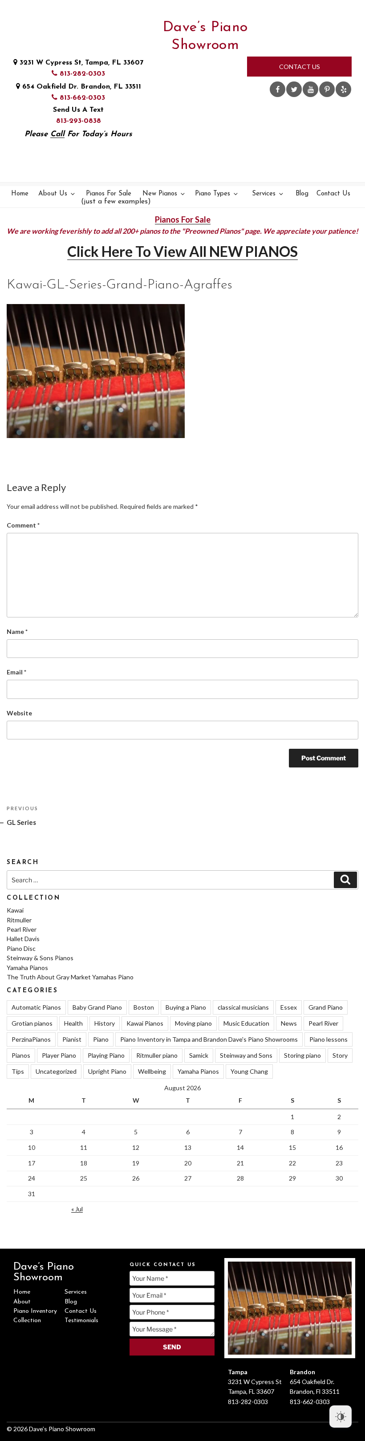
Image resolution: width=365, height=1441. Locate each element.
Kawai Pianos (144, 1023)
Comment (23, 525)
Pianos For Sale (109, 198)
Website (19, 713)
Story (340, 1055)
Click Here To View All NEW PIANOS (182, 251)
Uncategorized (56, 1071)
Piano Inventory (35, 1311)
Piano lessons (328, 1039)
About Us (52, 194)
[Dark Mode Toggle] (340, 1416)
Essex (288, 1007)
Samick (198, 1055)
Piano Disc (21, 948)
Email (16, 672)
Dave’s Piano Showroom (205, 36)
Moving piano (193, 1023)
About (22, 1302)
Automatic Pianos (36, 1007)
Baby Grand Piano (97, 1007)
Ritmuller (19, 920)
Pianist (71, 1039)
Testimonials (81, 1320)
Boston (144, 1007)
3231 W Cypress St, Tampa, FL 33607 (80, 62)
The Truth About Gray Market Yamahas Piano (70, 977)
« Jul (77, 1209)
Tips (18, 1071)
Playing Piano (106, 1055)
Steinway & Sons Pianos (40, 958)
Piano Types (212, 194)
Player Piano (59, 1055)
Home (19, 194)
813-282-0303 (81, 73)
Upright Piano (107, 1071)
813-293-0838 (78, 121)
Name (17, 631)
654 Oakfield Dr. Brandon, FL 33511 (80, 86)
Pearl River (21, 929)
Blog (302, 194)
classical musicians (243, 1007)
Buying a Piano (186, 1007)
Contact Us (299, 66)
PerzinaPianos (31, 1039)
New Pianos (159, 194)
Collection (27, 1320)
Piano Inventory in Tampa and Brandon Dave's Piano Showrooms (209, 1039)
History (104, 1023)
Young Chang (249, 1071)
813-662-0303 (81, 97)
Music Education (246, 1023)
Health (73, 1023)
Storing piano (302, 1055)
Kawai (15, 910)
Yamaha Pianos (27, 967)
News (289, 1023)
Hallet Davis (23, 938)
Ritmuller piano (157, 1055)
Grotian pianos (32, 1023)
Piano (101, 1039)
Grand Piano (325, 1007)
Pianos (21, 1055)
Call (57, 134)
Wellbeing (152, 1071)
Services (264, 194)
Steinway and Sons (246, 1055)
